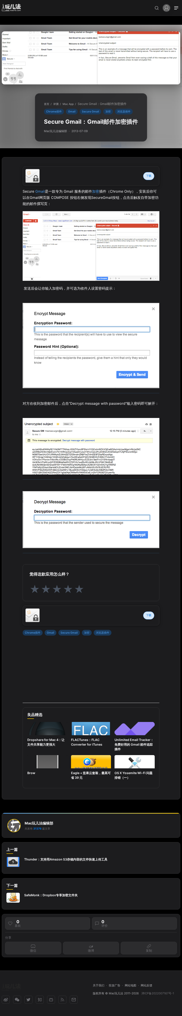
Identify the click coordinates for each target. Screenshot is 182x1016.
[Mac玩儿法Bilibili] (51, 1000)
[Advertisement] (91, 672)
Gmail (71, 111)
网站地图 (130, 985)
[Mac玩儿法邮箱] (74, 1000)
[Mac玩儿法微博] (6, 1000)
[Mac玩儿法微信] (17, 1000)
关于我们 (98, 985)
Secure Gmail (90, 111)
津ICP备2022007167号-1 (157, 993)
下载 (148, 175)
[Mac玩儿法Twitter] (28, 1000)
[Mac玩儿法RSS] (62, 1000)
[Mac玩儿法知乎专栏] (40, 1000)
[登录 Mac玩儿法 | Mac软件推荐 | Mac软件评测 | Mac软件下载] (166, 7)
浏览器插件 (124, 111)
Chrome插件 (54, 111)
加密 (108, 111)
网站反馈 (146, 985)
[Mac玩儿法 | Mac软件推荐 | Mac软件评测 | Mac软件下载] (13, 8)
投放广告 (114, 985)
